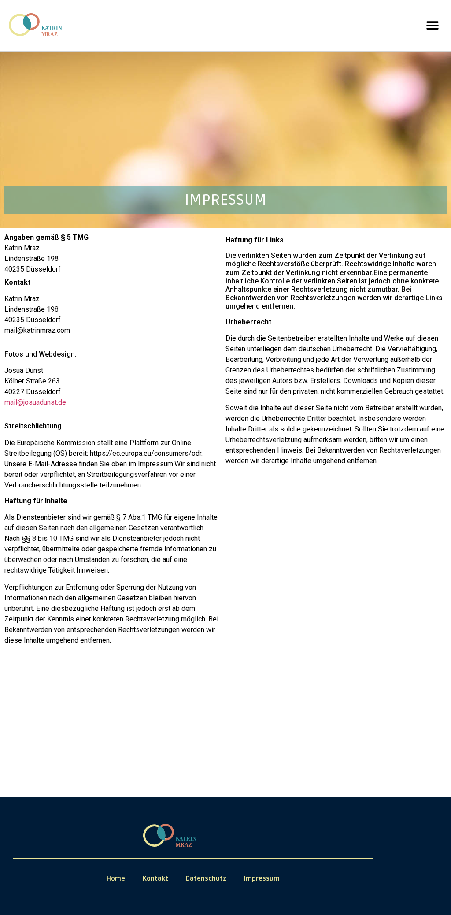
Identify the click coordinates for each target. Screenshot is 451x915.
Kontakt (155, 878)
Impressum (262, 878)
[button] (432, 26)
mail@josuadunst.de (35, 402)
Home (116, 878)
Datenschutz (206, 878)
